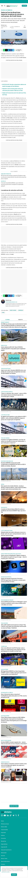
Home (2, 821)
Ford (3, 312)
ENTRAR (24, 5)
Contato (3, 864)
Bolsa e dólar (4, 826)
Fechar (14, 874)
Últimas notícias (5, 823)
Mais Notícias (14, 806)
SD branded (3, 852)
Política (3, 835)
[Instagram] (2, 815)
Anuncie (3, 855)
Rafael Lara (4, 25)
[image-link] (14, 335)
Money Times (4, 858)
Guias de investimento (6, 849)
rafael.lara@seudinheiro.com (11, 301)
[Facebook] (18, 815)
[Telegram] (13, 815)
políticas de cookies (6, 871)
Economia (3, 838)
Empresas (20, 310)
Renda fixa (3, 841)
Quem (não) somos (5, 861)
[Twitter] (16, 815)
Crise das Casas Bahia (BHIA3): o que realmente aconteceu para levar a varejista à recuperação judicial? (12, 184)
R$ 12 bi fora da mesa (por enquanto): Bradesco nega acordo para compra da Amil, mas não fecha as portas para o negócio (13, 177)
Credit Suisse (13, 310)
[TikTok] (10, 815)
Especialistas (4, 844)
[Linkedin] (8, 815)
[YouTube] (5, 815)
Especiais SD (4, 847)
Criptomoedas (4, 829)
